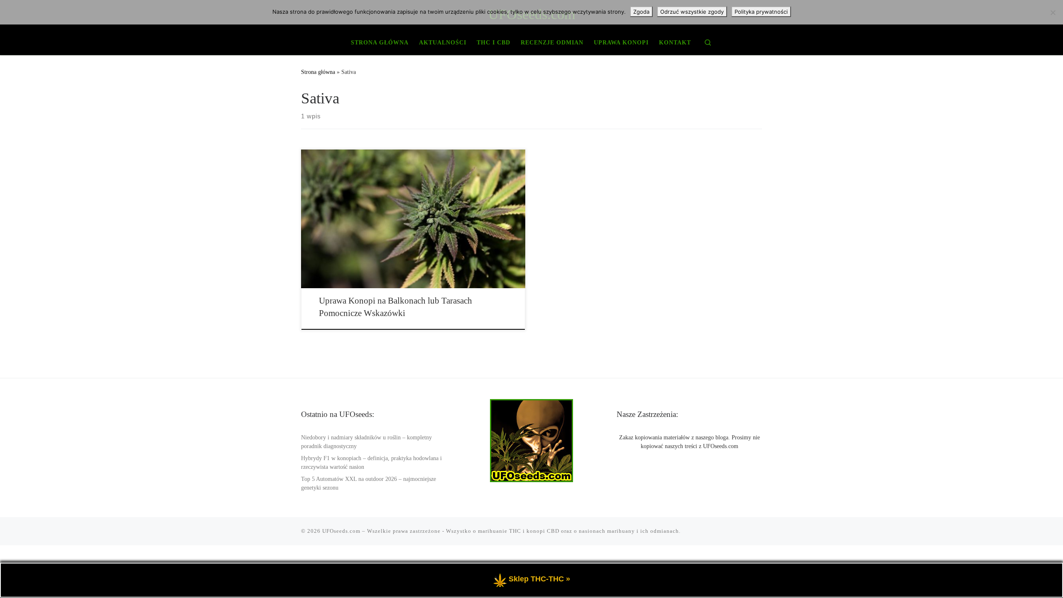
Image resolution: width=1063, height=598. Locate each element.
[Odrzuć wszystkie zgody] (1052, 12)
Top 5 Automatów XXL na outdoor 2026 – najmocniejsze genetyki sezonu (368, 483)
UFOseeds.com (341, 531)
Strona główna (318, 72)
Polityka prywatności (761, 11)
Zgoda (641, 11)
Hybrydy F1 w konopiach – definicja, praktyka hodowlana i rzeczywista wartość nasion (371, 462)
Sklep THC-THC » (539, 579)
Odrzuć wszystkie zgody (692, 11)
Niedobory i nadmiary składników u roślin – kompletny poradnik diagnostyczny (366, 441)
